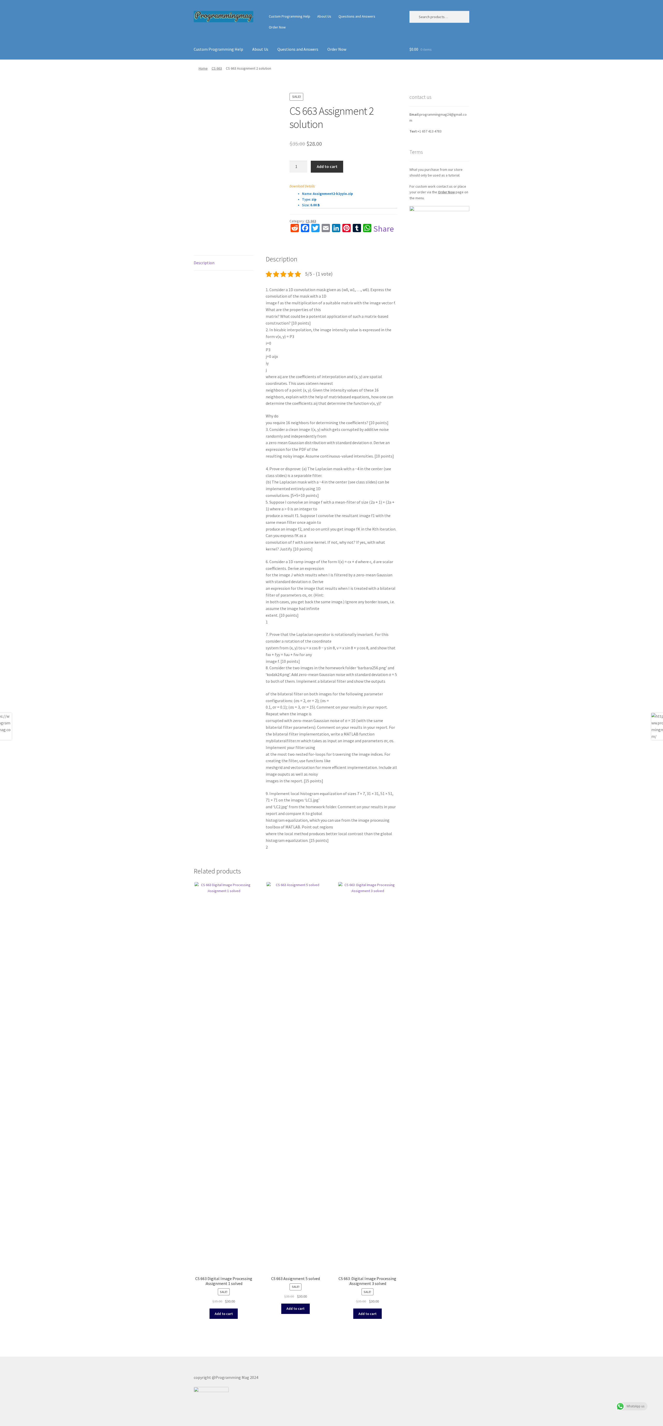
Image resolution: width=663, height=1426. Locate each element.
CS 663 (217, 68)
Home (203, 68)
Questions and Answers (356, 16)
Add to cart (327, 166)
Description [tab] (204, 262)
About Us (324, 16)
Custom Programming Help (289, 16)
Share (383, 229)
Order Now (277, 27)
